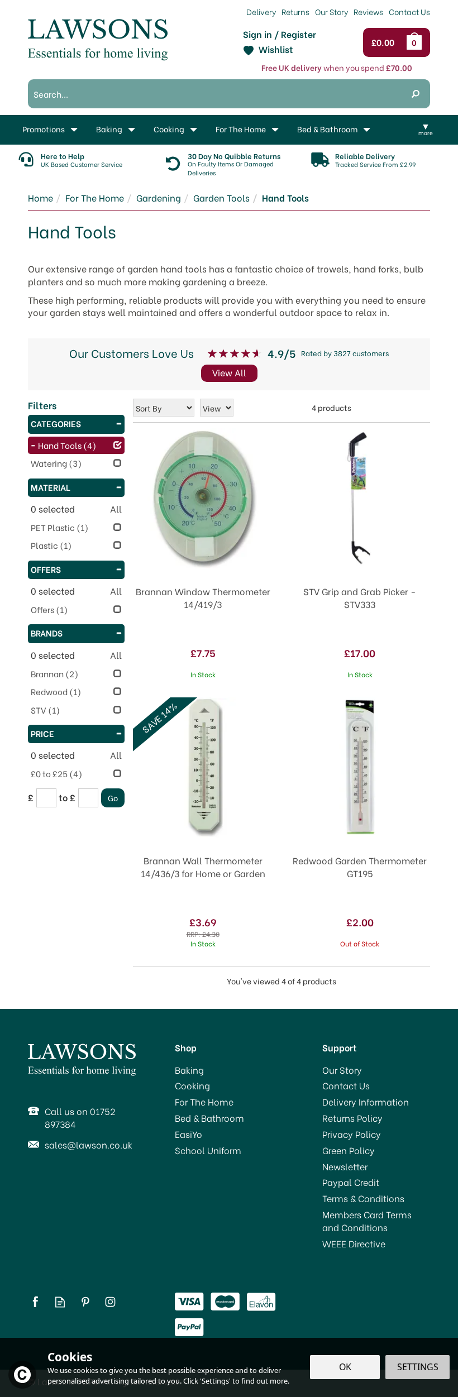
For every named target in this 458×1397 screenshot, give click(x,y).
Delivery (261, 11)
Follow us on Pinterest (85, 1302)
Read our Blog (60, 1302)
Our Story (342, 1070)
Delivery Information (365, 1101)
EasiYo (188, 1134)
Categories (56, 423)
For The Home (204, 1101)
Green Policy (348, 1150)
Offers (46, 569)
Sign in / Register (279, 34)
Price (42, 733)
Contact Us (346, 1085)
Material (50, 487)
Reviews (368, 11)
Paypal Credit (350, 1182)
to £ (67, 797)
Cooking (192, 1085)
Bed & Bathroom (209, 1118)
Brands (47, 632)
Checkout (385, 42)
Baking (189, 1070)
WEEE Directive (353, 1243)
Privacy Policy (351, 1134)
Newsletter (345, 1166)
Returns (295, 11)
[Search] (415, 93)
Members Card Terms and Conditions (367, 1220)
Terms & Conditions (363, 1198)
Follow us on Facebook (35, 1302)
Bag (416, 42)
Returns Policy (352, 1118)
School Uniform (208, 1150)
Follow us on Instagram (110, 1302)
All (116, 509)
